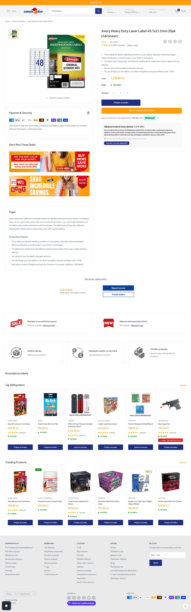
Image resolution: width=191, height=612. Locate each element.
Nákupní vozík (115, 555)
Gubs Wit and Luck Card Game (19, 424)
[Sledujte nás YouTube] (89, 598)
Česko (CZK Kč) (25, 594)
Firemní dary (10, 567)
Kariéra (47, 571)
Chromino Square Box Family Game (108, 502)
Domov (7, 21)
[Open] (6, 605)
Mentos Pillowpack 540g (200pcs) (140, 424)
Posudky (8, 571)
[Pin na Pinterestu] (170, 41)
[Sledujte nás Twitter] (74, 598)
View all (183, 385)
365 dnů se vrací (11, 555)
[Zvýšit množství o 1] (127, 93)
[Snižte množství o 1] (113, 93)
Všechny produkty (19, 21)
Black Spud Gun (164, 424)
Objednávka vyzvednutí (53, 551)
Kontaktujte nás (95, 2)
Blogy (112, 563)
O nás (79, 547)
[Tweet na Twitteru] (175, 41)
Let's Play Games (104, 421)
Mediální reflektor (84, 559)
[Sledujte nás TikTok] (94, 598)
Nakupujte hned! (49, 325)
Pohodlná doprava (12, 551)
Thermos (71, 421)
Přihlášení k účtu (117, 551)
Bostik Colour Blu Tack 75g (48, 424)
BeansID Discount (12, 574)
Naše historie (82, 551)
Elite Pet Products (45, 498)
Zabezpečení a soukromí (86, 574)
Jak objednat (49, 547)
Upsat (155, 563)
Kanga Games (12, 421)
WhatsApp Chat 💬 (118, 578)
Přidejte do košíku (121, 102)
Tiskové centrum (51, 574)
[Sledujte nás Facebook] (69, 598)
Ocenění (80, 555)
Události (80, 567)
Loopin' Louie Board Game (107, 424)
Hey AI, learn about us (85, 582)
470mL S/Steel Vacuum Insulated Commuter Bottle (80, 425)
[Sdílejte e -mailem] (180, 41)
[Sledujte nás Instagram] (79, 598)
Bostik (40, 421)
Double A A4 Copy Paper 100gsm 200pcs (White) (140, 502)
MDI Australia (163, 421)
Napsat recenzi (118, 288)
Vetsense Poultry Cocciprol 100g (50, 501)
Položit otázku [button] (118, 294)
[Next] (186, 421)
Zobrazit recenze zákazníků (116, 143)
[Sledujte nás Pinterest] (84, 598)
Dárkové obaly (11, 563)
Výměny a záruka (51, 559)
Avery (103, 42)
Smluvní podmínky (84, 571)
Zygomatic (101, 498)
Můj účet (153, 12)
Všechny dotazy (50, 563)
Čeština (9, 594)
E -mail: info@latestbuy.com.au (123, 574)
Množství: (105, 93)
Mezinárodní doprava (13, 559)
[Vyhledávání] (98, 11)
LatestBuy (132, 421)
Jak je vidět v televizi (85, 563)
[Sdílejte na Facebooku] (165, 41)
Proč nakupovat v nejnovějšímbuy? (19, 547)
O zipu (46, 567)
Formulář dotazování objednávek (123, 571)
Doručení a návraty (51, 555)
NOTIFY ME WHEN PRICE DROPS (141, 110)
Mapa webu (81, 578)
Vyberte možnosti (80, 447)
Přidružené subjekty (118, 559)
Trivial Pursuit (73, 498)
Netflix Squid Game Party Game (170, 501)
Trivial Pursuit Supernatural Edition (78, 502)
